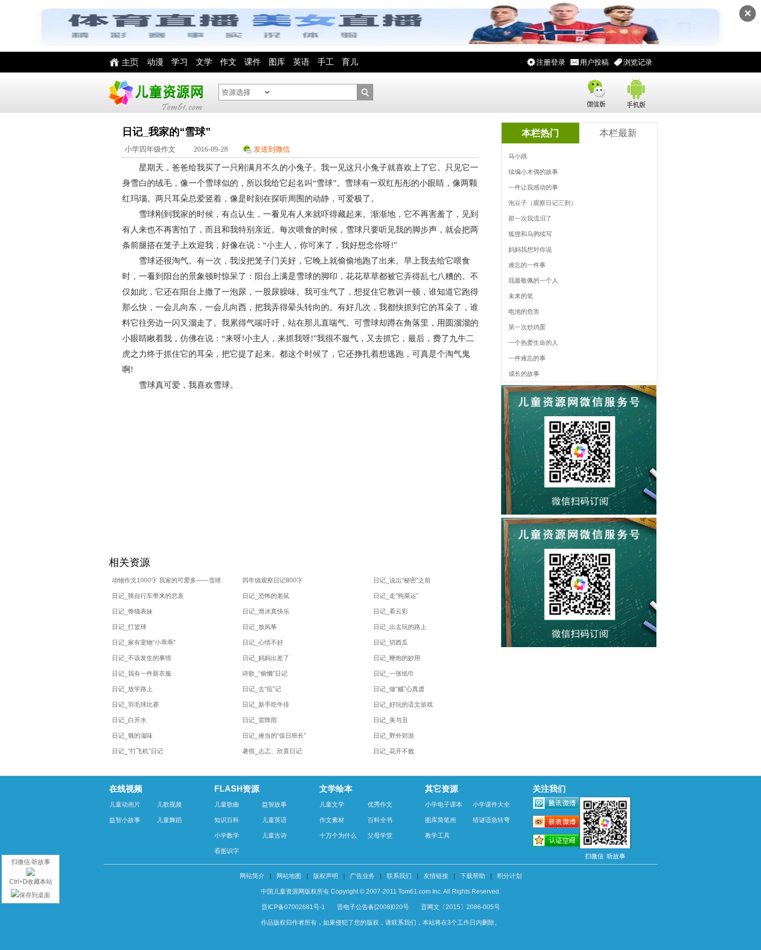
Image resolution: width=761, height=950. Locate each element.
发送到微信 (272, 149)
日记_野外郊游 (393, 735)
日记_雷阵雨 (259, 720)
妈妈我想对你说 (530, 249)
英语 (301, 61)
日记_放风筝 (259, 627)
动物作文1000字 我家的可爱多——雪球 (166, 580)
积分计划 (509, 876)
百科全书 (380, 820)
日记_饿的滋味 (132, 735)
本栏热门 (540, 133)
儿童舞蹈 (169, 820)
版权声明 (325, 876)
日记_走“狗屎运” (395, 596)
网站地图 (288, 876)
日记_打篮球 (129, 627)
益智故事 (274, 804)
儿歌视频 (169, 804)
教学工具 (437, 835)
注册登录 (550, 62)
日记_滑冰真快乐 (265, 611)
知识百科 (226, 820)
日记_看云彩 (390, 611)
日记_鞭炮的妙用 (396, 658)
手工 (325, 61)
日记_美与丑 (390, 720)
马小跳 (517, 156)
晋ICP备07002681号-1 (293, 907)
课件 (252, 61)
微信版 (596, 91)
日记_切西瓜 (390, 642)
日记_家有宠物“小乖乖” (143, 642)
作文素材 (331, 820)
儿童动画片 (124, 804)
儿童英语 (274, 820)
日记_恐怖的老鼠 (265, 596)
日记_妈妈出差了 (265, 658)
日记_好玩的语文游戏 (403, 704)
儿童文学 (331, 804)
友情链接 (435, 876)
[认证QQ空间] (556, 842)
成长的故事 (523, 373)
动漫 (155, 61)
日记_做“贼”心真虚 (399, 689)
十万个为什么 (338, 835)
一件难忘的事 (527, 358)
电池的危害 (523, 311)
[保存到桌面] (30, 895)
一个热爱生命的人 (533, 342)
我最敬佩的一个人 (533, 280)
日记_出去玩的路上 (400, 627)
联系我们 (399, 876)
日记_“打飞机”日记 (137, 751)
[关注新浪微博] (556, 823)
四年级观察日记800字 (272, 580)
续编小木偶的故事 (533, 172)
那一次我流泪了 (530, 218)
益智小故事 (124, 820)
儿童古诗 (274, 835)
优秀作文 (380, 804)
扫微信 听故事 (30, 862)
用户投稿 (594, 62)
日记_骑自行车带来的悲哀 (148, 596)
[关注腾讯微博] (556, 804)
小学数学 (226, 835)
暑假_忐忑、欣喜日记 (272, 751)
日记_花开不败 (393, 751)
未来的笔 (520, 296)
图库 (277, 61)
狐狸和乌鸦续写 (530, 234)
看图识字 (226, 851)
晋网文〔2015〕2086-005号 (460, 907)
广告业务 (362, 876)
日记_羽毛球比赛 (135, 704)
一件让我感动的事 (533, 187)
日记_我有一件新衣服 (141, 673)
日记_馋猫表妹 (132, 611)
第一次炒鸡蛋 (527, 327)
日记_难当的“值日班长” (274, 735)
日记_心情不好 (262, 642)
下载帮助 (472, 876)
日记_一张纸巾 (393, 673)
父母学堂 (380, 835)
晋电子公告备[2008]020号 (373, 907)
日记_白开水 (129, 720)
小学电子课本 (443, 804)
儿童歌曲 (226, 804)
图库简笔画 (440, 820)
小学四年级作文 (150, 149)
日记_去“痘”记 (261, 689)
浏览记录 (637, 62)
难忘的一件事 (527, 265)
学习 (179, 61)
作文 (228, 61)
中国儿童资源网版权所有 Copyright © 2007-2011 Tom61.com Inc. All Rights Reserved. (381, 891)
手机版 (635, 91)
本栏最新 (618, 133)
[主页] (121, 62)
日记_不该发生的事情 (141, 658)
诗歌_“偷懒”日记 (264, 673)
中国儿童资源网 (155, 92)
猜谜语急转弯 (491, 820)
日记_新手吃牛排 (265, 704)
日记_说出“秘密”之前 (402, 580)
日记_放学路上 (132, 689)
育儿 (350, 61)
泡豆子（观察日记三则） (542, 203)
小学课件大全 (491, 804)
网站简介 (252, 876)
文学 (204, 61)
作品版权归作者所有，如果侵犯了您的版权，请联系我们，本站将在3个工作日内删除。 (381, 922)
